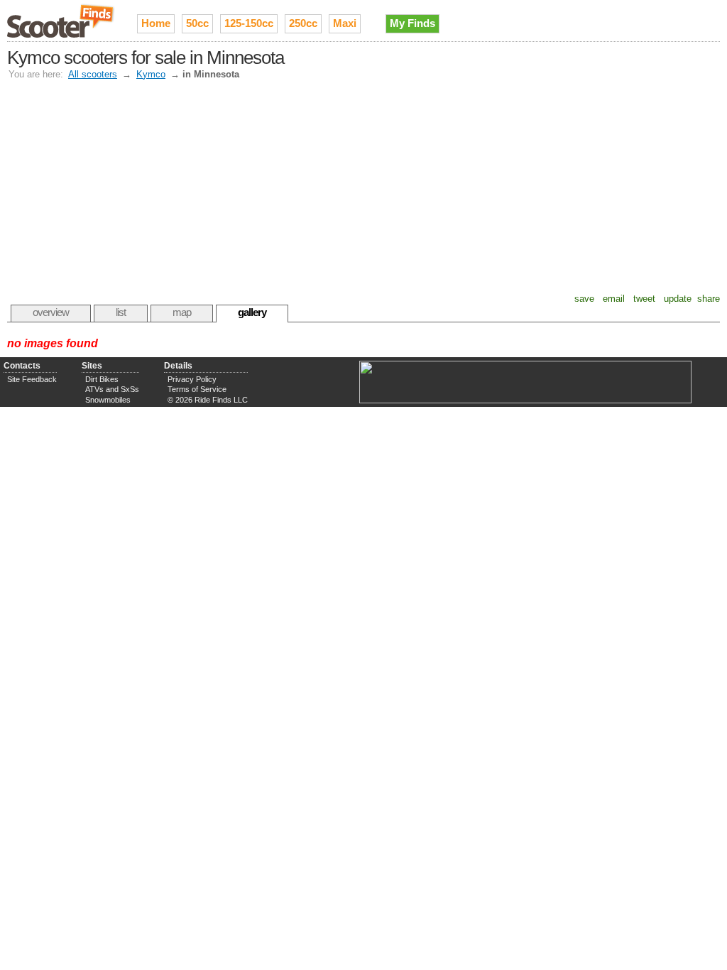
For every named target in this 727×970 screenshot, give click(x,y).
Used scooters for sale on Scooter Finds (61, 20)
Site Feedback (32, 379)
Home (155, 23)
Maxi (344, 23)
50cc (197, 23)
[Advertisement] (365, 186)
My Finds (412, 23)
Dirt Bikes (102, 379)
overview (51, 312)
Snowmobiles (108, 400)
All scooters (92, 74)
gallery (252, 312)
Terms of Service (197, 389)
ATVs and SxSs (112, 389)
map (182, 312)
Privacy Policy (192, 379)
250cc (303, 23)
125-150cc (248, 23)
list (121, 312)
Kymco (150, 74)
